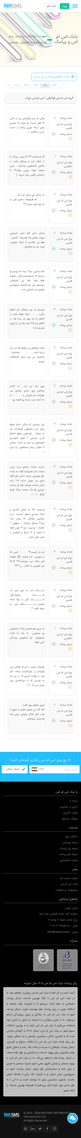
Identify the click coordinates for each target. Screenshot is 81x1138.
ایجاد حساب (12, 769)
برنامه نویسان (70, 842)
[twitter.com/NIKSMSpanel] (40, 1129)
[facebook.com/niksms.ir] (47, 1129)
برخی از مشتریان (68, 807)
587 (35, 85)
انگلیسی (68, 166)
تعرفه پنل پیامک (68, 848)
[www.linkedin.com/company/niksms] (33, 1129)
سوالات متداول (69, 819)
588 (45, 85)
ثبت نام (51, 6)
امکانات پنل (71, 836)
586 (26, 85)
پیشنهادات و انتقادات (66, 890)
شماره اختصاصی (69, 860)
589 (55, 85)
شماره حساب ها (69, 878)
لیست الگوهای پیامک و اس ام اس (51, 76)
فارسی (69, 128)
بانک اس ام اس (69, 884)
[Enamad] (67, 960)
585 (17, 85)
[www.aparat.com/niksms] (25, 1129)
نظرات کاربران (70, 813)
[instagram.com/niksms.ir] (55, 1129)
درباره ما (73, 801)
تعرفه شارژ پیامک (68, 854)
